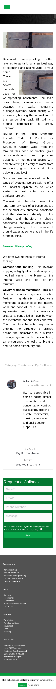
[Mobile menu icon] (7, 7)
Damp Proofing (10, 569)
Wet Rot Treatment (12, 581)
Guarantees (9, 600)
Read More (33, 685)
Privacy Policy (32, 529)
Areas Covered (10, 659)
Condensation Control (13, 578)
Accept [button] (22, 685)
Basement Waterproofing (15, 575)
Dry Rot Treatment (11, 572)
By (43, 365)
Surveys (7, 595)
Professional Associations (15, 603)
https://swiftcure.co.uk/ (37, 385)
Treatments (25, 365)
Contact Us (8, 606)
